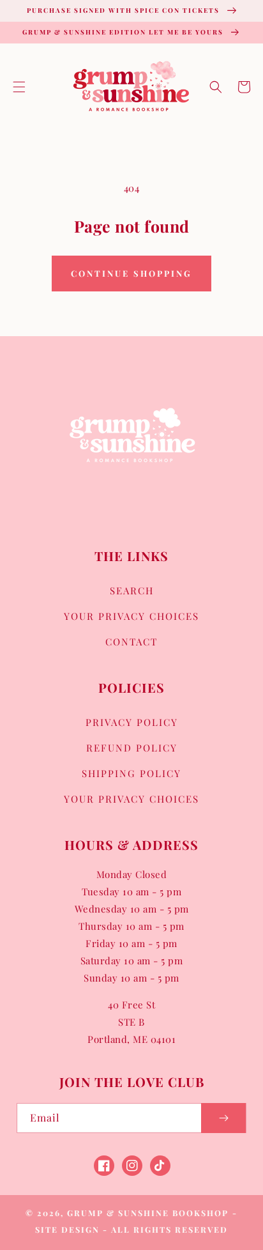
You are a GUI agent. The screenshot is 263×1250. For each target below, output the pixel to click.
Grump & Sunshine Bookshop (148, 1212)
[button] (19, 87)
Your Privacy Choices (131, 616)
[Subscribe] (223, 1118)
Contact (131, 641)
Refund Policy (131, 747)
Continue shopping (131, 273)
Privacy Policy (132, 722)
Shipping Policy (131, 773)
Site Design (67, 1229)
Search (132, 590)
